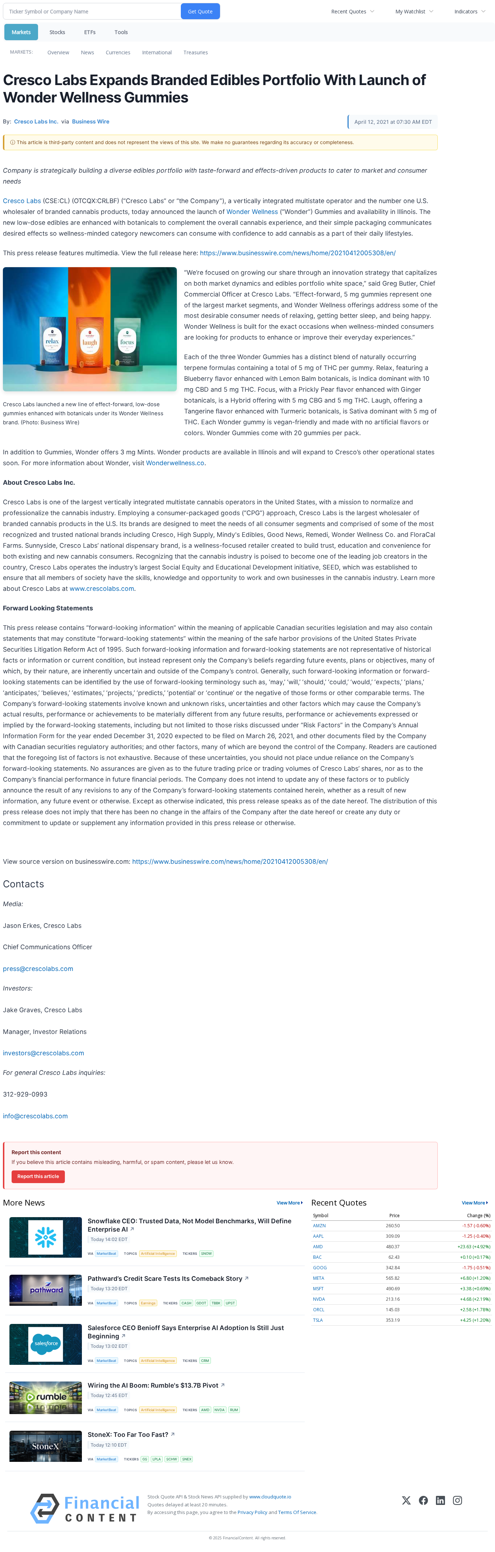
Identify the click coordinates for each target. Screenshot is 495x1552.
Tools (121, 32)
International (157, 52)
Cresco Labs (22, 201)
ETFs (90, 32)
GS (144, 1459)
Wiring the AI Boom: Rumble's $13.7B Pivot (156, 1385)
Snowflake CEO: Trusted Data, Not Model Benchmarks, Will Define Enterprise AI (189, 1225)
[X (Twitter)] (406, 1508)
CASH (186, 1303)
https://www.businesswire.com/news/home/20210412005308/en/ (298, 253)
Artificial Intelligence (158, 1254)
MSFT (318, 1289)
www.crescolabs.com (102, 588)
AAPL (318, 1236)
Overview (58, 52)
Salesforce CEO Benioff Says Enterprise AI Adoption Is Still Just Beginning (186, 1332)
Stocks (57, 32)
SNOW (206, 1254)
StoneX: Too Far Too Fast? (131, 1434)
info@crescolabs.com (35, 1116)
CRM (205, 1361)
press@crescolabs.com (38, 968)
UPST (230, 1303)
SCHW (171, 1459)
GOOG (320, 1268)
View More (288, 1202)
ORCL (318, 1310)
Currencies (118, 52)
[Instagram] (457, 1508)
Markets (21, 32)
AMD (205, 1410)
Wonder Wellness (252, 211)
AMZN (319, 1226)
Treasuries (195, 52)
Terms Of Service (297, 1512)
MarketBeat (106, 1254)
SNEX (186, 1459)
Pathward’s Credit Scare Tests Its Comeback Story (168, 1278)
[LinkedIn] (440, 1508)
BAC (317, 1257)
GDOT (201, 1303)
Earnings (148, 1303)
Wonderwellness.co (175, 463)
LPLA (157, 1459)
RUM (234, 1410)
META (318, 1278)
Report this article (38, 1176)
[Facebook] (423, 1508)
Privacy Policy (252, 1512)
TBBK (216, 1303)
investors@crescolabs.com (43, 1053)
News (87, 52)
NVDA (220, 1410)
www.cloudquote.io (270, 1496)
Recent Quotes (348, 11)
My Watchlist (410, 11)
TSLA (318, 1320)
